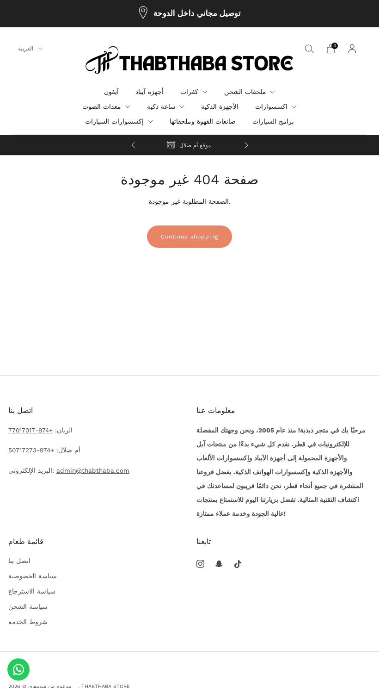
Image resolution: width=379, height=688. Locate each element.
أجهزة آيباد (149, 91)
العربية (26, 48)
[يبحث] (309, 48)
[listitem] (190, 14)
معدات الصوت (101, 106)
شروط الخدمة (28, 621)
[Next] (246, 145)
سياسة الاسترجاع (31, 591)
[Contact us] (18, 669)
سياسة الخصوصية (32, 576)
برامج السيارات (273, 121)
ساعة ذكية (161, 106)
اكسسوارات (271, 106)
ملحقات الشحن (245, 91)
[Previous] (133, 145)
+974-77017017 (30, 430)
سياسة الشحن (28, 606)
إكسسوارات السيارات (114, 121)
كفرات (189, 91)
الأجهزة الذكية (219, 106)
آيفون (111, 91)
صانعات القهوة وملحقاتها (203, 121)
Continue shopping (189, 236)
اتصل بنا (19, 560)
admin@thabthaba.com (92, 470)
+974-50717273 (31, 450)
